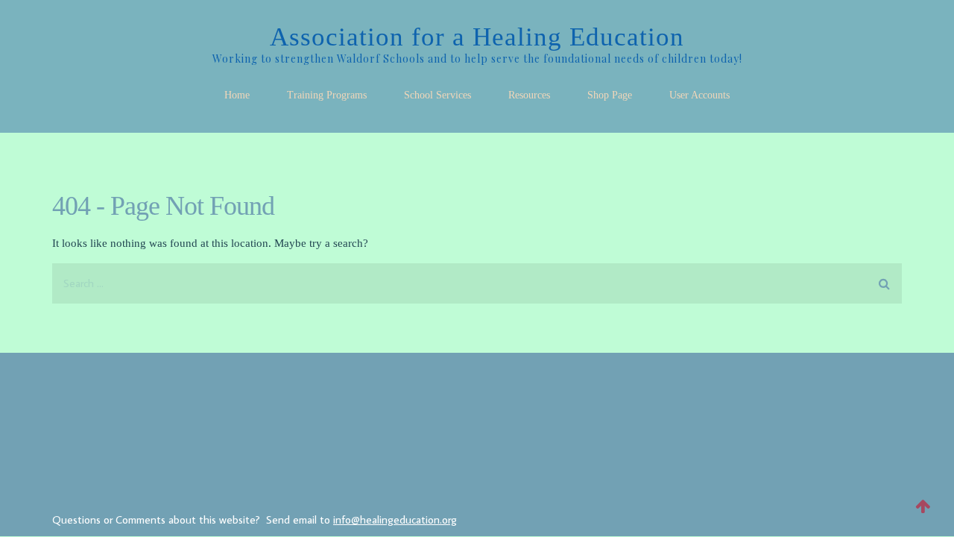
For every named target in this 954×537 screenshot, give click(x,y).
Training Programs (327, 95)
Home (237, 95)
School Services (437, 95)
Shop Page (609, 95)
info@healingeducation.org (395, 519)
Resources (529, 95)
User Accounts (699, 95)
